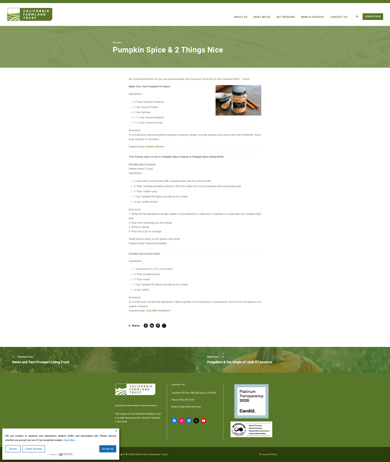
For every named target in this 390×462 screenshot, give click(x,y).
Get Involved (286, 17)
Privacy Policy (268, 454)
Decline (13, 448)
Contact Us (338, 17)
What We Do (262, 17)
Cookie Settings (33, 448)
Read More (69, 440)
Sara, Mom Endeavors (158, 310)
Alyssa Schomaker (156, 243)
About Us (241, 17)
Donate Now (373, 16)
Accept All (107, 448)
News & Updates (312, 17)
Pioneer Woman (155, 146)
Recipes (117, 42)
